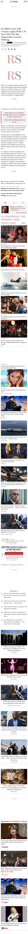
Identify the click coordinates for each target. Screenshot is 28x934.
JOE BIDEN (16, 219)
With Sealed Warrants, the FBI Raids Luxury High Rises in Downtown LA (13, 531)
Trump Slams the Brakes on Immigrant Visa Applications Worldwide (12, 461)
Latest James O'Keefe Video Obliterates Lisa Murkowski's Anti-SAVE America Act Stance (14, 842)
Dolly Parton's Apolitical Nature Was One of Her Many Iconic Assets (14, 676)
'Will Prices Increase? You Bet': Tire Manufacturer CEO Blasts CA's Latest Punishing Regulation (14, 648)
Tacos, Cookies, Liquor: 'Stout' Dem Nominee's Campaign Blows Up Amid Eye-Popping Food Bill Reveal (14, 787)
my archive (22, 188)
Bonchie (4, 42)
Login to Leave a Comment (14, 553)
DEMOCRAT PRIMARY (7, 219)
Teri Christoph (4, 440)
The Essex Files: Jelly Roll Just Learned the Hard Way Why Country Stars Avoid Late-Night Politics (13, 414)
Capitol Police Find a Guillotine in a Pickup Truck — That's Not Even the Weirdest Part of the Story (14, 758)
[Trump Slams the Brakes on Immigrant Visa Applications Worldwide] (14, 451)
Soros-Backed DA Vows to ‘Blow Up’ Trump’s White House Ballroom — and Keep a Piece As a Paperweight (14, 507)
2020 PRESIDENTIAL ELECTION (12, 216)
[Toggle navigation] (2, 1)
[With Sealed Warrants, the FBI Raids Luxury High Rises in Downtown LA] (14, 521)
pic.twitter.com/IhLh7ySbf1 (14, 117)
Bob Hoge (14, 652)
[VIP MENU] (25, 1)
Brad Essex (3, 417)
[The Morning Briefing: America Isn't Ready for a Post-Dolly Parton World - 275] (14, 914)
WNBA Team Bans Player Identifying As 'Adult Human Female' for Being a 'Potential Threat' (13, 483)
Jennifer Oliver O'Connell (6, 534)
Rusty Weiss (3, 486)
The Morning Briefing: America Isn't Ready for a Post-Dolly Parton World (13, 924)
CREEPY (23, 216)
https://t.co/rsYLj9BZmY (19, 115)
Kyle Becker (3, 463)
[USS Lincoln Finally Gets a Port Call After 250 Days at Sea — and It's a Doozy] (14, 428)
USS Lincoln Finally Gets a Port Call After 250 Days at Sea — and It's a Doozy (13, 438)
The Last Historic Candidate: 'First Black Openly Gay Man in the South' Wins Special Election (14, 730)
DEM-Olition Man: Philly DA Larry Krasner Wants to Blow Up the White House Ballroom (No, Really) (14, 870)
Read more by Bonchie (21, 212)
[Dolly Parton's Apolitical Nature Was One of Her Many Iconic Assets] (14, 666)
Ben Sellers (14, 679)
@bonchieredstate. (12, 195)
